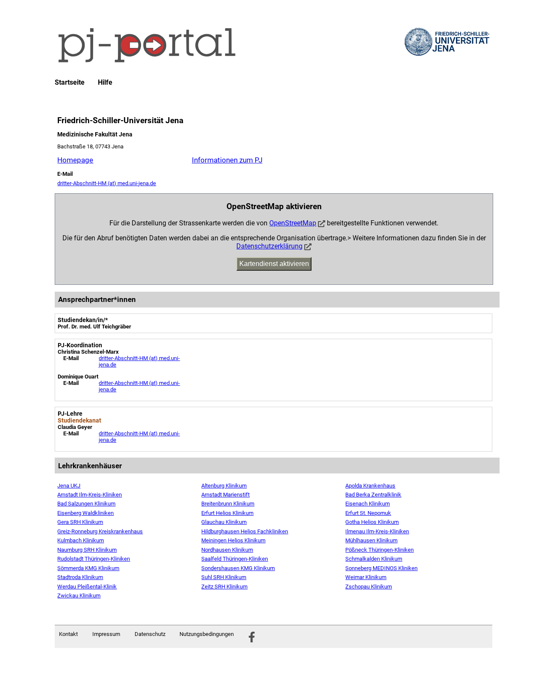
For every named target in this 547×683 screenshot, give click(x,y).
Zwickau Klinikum (78, 595)
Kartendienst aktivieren (274, 263)
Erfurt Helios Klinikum (227, 513)
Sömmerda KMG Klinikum (88, 568)
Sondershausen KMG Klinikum (238, 568)
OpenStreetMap (292, 223)
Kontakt (68, 634)
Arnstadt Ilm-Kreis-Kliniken (89, 494)
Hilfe (105, 82)
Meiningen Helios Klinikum (233, 540)
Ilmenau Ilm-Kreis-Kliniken (377, 531)
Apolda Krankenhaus (370, 485)
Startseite (70, 82)
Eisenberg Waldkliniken (85, 513)
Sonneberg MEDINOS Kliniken (381, 568)
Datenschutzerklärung (269, 246)
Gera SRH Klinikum (80, 522)
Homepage (75, 160)
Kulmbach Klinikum (80, 540)
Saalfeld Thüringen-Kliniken (234, 559)
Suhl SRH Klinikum (223, 577)
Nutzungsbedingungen (206, 634)
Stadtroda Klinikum (80, 577)
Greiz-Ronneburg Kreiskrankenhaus (100, 531)
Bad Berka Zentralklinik (373, 494)
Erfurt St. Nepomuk (368, 513)
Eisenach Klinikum (367, 503)
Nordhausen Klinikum (227, 550)
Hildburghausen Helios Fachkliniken (244, 531)
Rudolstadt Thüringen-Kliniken (93, 559)
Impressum (106, 634)
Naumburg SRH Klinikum (87, 550)
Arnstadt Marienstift (225, 494)
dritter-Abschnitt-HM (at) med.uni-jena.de (106, 183)
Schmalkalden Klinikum (373, 559)
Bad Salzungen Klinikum (86, 503)
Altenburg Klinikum (224, 485)
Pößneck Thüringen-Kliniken (379, 550)
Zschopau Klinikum (368, 586)
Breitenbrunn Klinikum (227, 503)
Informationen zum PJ (227, 160)
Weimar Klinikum (365, 577)
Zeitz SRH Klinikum (224, 586)
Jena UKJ (68, 485)
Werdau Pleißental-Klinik (87, 586)
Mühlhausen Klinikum (371, 540)
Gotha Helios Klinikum (372, 522)
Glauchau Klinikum (224, 522)
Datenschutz (150, 634)
